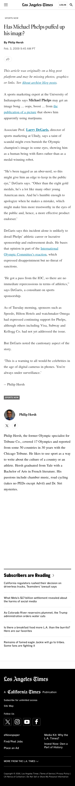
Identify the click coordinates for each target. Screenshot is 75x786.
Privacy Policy (63, 774)
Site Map (8, 706)
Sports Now (11, 18)
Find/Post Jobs (13, 741)
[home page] (37, 4)
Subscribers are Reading (27, 575)
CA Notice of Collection (14, 777)
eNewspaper (12, 735)
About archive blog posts (39, 82)
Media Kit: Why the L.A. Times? (56, 737)
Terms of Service (47, 774)
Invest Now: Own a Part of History (56, 746)
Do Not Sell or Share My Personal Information (47, 777)
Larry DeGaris (37, 129)
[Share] (8, 59)
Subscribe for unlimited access (20, 700)
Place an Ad (11, 748)
